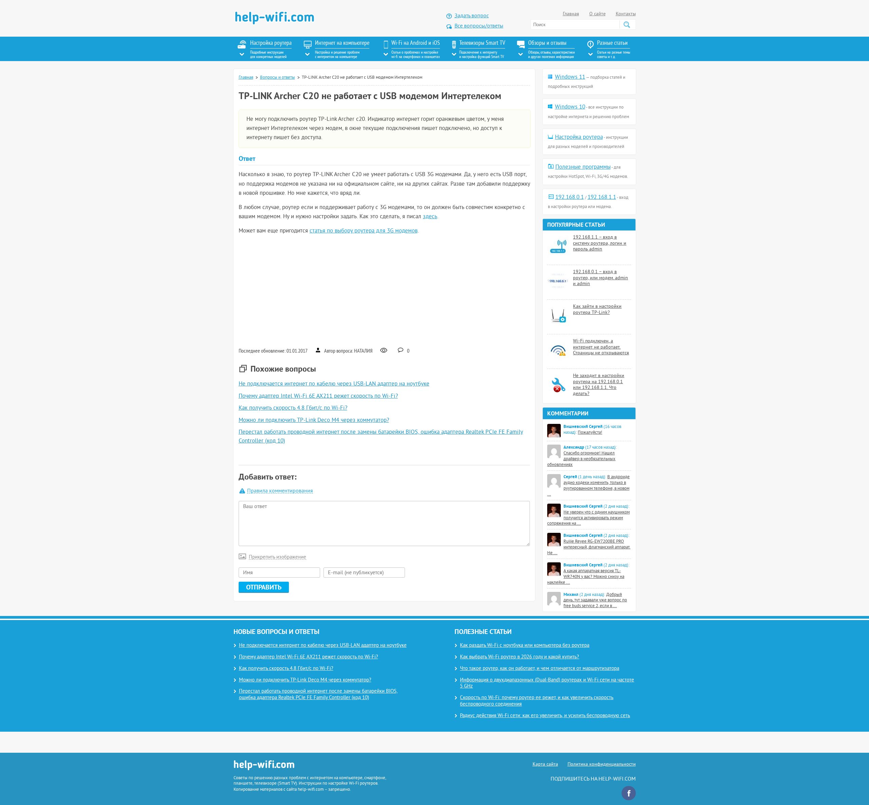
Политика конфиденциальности (602, 764)
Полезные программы (583, 167)
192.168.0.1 (569, 197)
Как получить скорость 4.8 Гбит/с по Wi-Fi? (293, 408)
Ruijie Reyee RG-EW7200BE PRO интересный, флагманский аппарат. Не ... (588, 547)
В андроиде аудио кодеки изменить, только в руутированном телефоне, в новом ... (588, 485)
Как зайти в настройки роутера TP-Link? (597, 310)
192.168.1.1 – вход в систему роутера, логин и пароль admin (599, 243)
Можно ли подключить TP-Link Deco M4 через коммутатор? (314, 420)
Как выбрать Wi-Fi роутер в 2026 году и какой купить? (519, 657)
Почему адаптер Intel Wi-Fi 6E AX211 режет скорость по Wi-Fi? (318, 396)
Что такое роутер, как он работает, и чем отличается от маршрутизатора (539, 669)
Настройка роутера (579, 137)
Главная (571, 14)
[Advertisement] (384, 290)
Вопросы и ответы (277, 77)
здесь (430, 217)
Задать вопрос (472, 16)
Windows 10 (570, 107)
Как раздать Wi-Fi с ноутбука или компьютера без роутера (524, 645)
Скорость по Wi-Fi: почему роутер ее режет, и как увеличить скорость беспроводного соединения (536, 701)
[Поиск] (627, 24)
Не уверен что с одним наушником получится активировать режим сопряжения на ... (588, 518)
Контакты (626, 14)
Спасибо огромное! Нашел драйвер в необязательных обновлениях (581, 459)
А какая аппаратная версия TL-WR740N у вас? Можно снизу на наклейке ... (585, 576)
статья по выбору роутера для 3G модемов (364, 231)
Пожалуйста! (590, 432)
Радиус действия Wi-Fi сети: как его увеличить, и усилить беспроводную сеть (545, 716)
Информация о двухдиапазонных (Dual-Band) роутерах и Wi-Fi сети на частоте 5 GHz (547, 683)
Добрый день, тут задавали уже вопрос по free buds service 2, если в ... (595, 600)
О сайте (597, 14)
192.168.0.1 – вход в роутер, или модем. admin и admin (600, 278)
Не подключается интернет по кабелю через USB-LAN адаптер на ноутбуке (334, 384)
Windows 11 (570, 77)
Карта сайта (545, 764)
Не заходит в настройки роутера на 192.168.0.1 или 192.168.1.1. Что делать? (598, 385)
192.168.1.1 (602, 197)
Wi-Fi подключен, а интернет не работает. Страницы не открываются (601, 347)
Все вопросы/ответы (479, 26)
